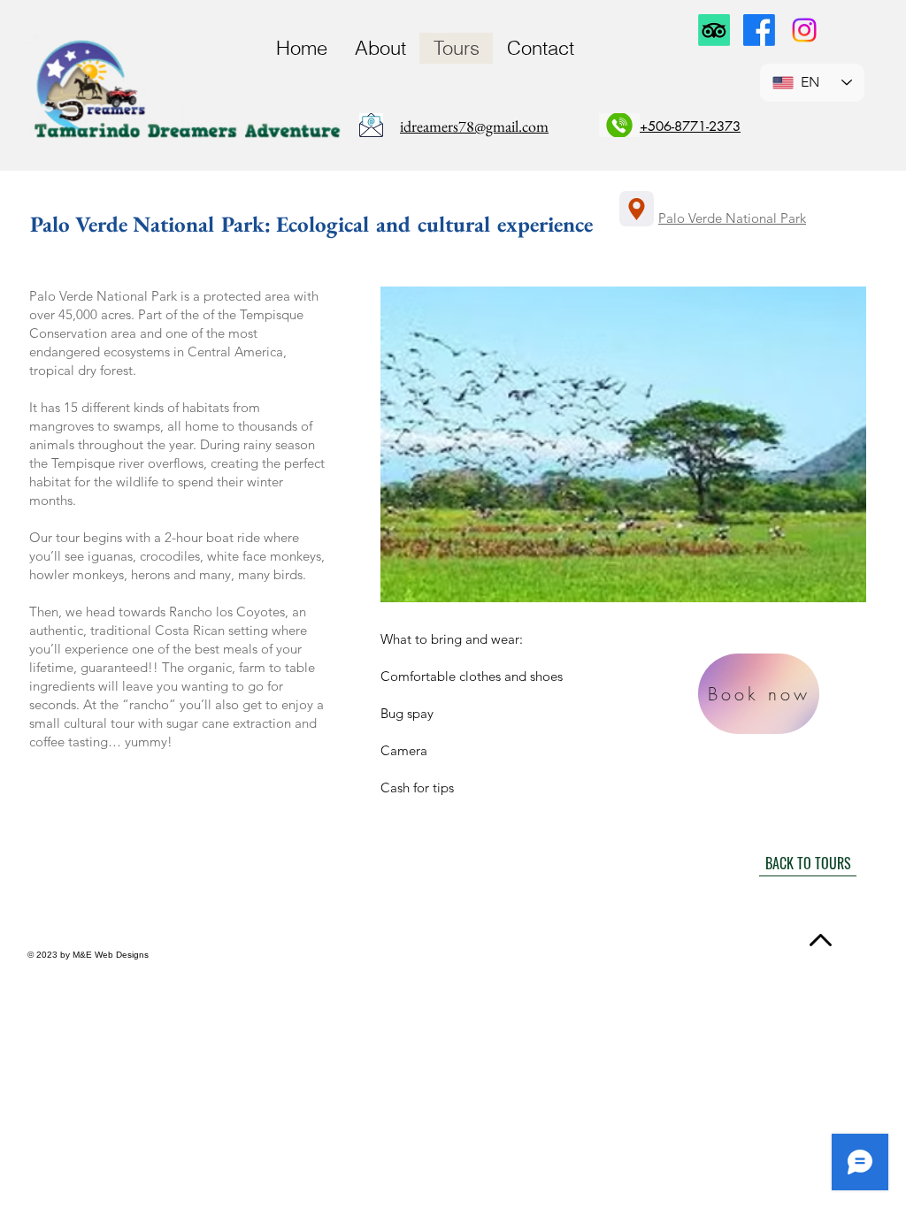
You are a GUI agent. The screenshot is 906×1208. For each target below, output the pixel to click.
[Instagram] (804, 30)
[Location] (636, 208)
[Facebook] (759, 30)
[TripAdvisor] (714, 30)
